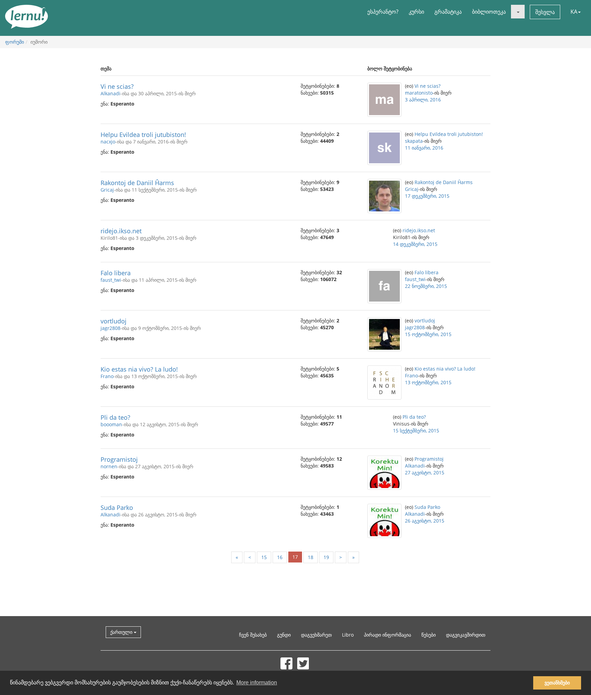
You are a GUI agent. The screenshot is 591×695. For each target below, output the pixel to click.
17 (295, 557)
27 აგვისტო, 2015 (424, 472)
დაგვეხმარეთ (316, 634)
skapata (414, 141)
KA (573, 11)
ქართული (122, 632)
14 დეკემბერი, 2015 (415, 244)
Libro (348, 634)
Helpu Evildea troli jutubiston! (143, 134)
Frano (107, 376)
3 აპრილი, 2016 (423, 99)
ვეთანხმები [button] (557, 682)
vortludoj (114, 321)
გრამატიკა (448, 11)
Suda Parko (117, 507)
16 (280, 557)
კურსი (416, 11)
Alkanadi (110, 93)
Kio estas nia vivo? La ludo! (139, 369)
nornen (109, 466)
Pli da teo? (115, 417)
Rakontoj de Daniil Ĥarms (137, 183)
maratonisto (419, 92)
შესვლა (545, 12)
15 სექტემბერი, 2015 (416, 430)
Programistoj (119, 459)
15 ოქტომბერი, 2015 (428, 334)
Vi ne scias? (117, 86)
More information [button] (256, 682)
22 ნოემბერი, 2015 (426, 286)
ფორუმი (14, 42)
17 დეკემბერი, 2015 (427, 196)
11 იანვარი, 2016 (424, 147)
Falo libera (116, 273)
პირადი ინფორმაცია (387, 634)
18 (310, 557)
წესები (428, 634)
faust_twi (111, 280)
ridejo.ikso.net (121, 231)
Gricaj (107, 189)
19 (326, 557)
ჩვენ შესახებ (253, 634)
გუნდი (284, 634)
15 (264, 557)
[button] (518, 11)
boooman (111, 424)
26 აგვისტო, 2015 (424, 520)
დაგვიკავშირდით (465, 634)
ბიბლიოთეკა (489, 11)
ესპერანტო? (382, 11)
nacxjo (108, 141)
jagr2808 (110, 328)
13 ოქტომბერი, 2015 (428, 382)
